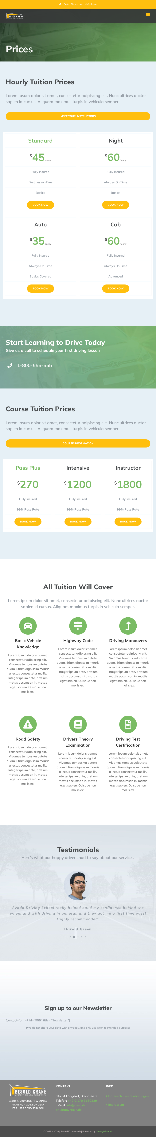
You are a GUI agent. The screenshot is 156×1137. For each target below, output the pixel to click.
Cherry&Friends (104, 1131)
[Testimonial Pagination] (70, 937)
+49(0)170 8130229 (82, 1100)
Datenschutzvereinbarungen (128, 1096)
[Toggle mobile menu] (148, 15)
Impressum (116, 1104)
